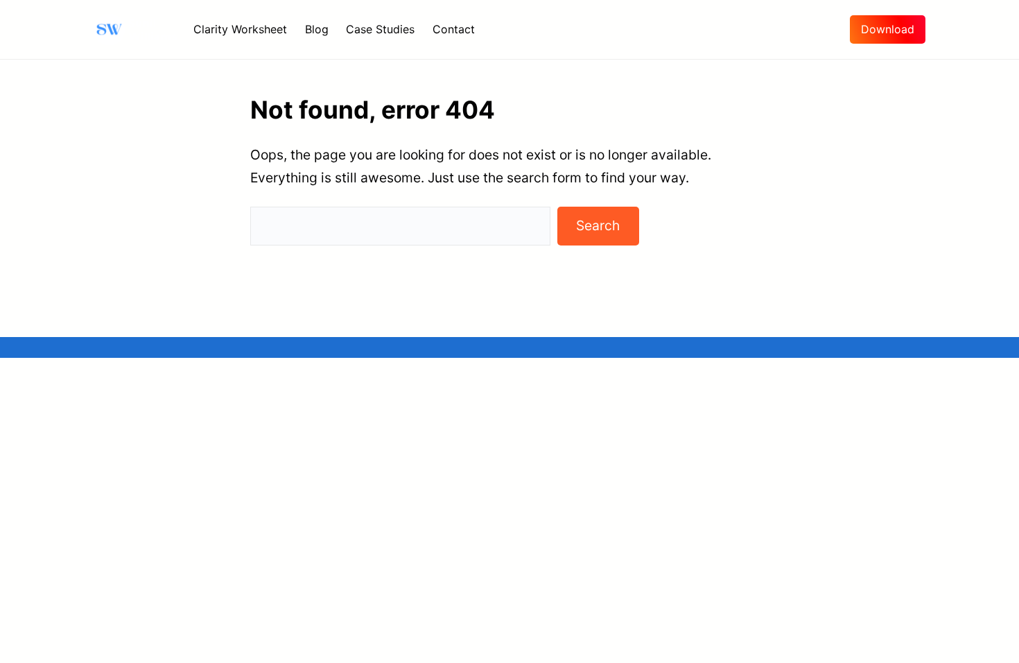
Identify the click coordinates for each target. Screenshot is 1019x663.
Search (598, 225)
